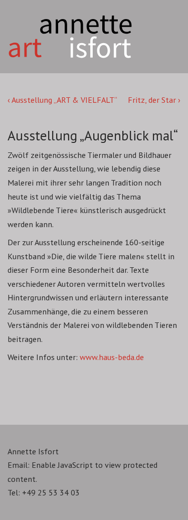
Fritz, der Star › (154, 100)
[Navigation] (163, 15)
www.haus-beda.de (112, 357)
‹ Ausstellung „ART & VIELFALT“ (62, 100)
